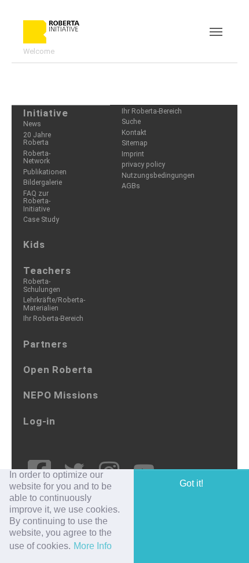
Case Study (41, 219)
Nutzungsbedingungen (158, 175)
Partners (45, 344)
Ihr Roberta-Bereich (53, 319)
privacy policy (143, 164)
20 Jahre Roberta (37, 139)
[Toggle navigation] (216, 32)
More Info (93, 546)
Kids (34, 244)
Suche (131, 122)
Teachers (47, 270)
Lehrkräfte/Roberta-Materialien (54, 304)
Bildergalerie (42, 182)
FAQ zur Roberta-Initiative (36, 201)
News (32, 124)
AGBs (131, 186)
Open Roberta (58, 369)
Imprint (133, 154)
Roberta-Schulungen (41, 285)
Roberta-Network (36, 157)
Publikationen (45, 172)
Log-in (39, 421)
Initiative (45, 113)
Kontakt (134, 133)
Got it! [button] (191, 483)
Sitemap (135, 143)
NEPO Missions (60, 395)
